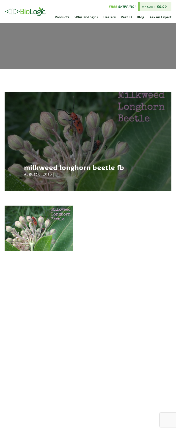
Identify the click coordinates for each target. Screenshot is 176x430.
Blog (140, 17)
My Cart (154, 7)
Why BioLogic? (86, 17)
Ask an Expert (160, 17)
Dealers (109, 17)
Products (62, 17)
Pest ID (126, 17)
